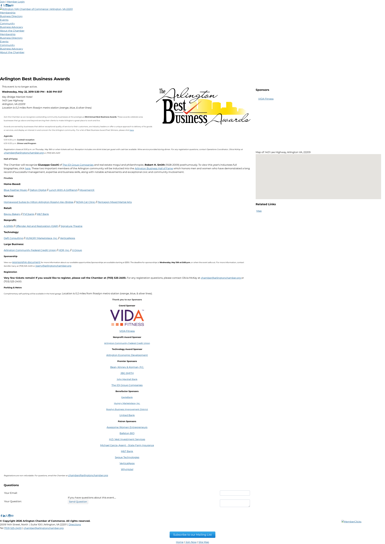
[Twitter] (4, 5)
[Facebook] (1, 5)
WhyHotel (127, 469)
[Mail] (12, 5)
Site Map (204, 542)
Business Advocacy (11, 27)
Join (2, 1)
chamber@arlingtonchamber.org (24, 152)
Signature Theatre (71, 226)
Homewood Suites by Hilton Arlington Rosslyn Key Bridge (38, 202)
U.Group (77, 250)
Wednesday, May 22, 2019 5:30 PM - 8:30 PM (29, 91)
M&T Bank (43, 214)
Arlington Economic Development (127, 355)
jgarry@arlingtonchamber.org (53, 265)
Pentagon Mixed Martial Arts (115, 202)
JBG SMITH (127, 373)
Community (7, 23)
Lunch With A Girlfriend (63, 190)
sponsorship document (26, 262)
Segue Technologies (127, 457)
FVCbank (28, 214)
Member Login (16, 1)
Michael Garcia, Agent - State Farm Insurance (127, 445)
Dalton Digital (38, 190)
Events (4, 19)
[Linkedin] (9, 5)
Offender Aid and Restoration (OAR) (36, 226)
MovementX (86, 190)
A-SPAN (8, 226)
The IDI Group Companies (78, 164)
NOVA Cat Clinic (85, 202)
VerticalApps (67, 238)
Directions (75, 524)
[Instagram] (7, 5)
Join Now (191, 542)
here (132, 130)
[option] (268, 121)
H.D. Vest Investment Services (127, 439)
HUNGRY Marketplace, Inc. (41, 238)
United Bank (127, 415)
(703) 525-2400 (13, 528)
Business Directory (11, 16)
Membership (7, 12)
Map (259, 211)
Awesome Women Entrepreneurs (127, 427)
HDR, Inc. (64, 250)
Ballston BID (127, 433)
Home (179, 542)
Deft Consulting (13, 238)
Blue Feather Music (15, 190)
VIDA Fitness (127, 331)
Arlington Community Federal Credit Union (30, 250)
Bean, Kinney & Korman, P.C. (127, 367)
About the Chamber (12, 30)
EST (60, 91)
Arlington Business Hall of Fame (154, 168)
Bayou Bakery (12, 214)
